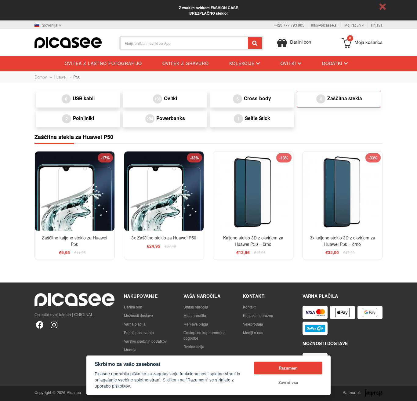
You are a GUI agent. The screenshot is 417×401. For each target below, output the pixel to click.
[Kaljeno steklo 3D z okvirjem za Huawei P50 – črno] (253, 191)
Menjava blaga (195, 323)
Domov (40, 77)
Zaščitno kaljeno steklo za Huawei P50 (74, 241)
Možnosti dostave (138, 315)
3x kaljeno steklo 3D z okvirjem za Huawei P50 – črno (342, 241)
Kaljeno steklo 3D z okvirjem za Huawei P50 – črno (253, 241)
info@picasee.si (324, 24)
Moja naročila (194, 315)
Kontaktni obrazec (258, 315)
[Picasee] (68, 42)
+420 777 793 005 (289, 24)
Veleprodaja (253, 323)
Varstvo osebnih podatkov (145, 341)
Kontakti (249, 306)
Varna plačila (135, 323)
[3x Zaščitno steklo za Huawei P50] (164, 191)
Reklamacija (193, 346)
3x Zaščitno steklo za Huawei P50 (163, 238)
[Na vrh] (8, 393)
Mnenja (130, 349)
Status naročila (195, 306)
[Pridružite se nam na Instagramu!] (54, 324)
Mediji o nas (253, 332)
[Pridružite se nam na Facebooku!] (40, 324)
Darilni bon (133, 306)
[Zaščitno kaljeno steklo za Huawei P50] (74, 191)
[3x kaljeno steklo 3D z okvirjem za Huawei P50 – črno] (343, 191)
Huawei (60, 77)
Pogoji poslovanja (139, 332)
